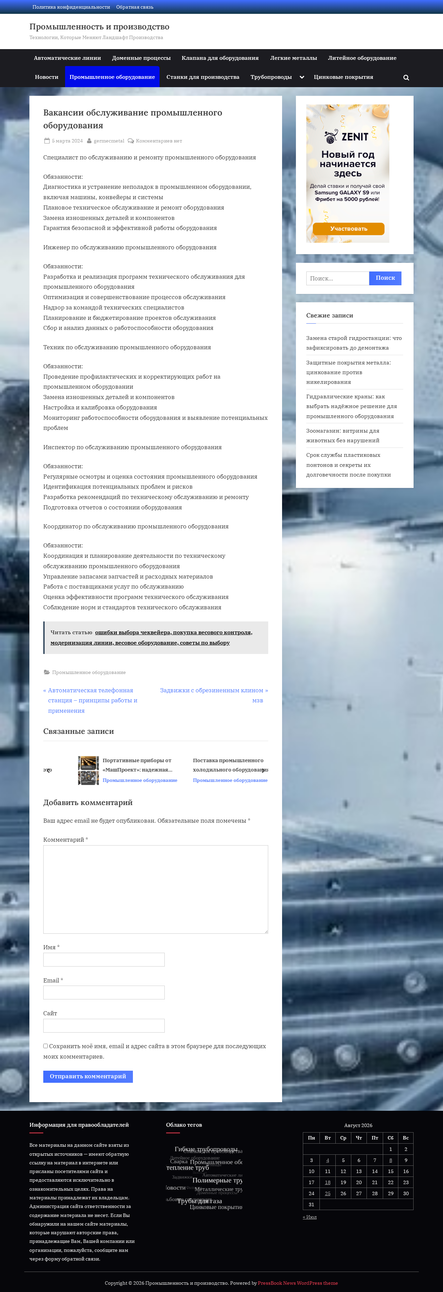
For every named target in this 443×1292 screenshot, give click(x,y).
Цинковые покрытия (343, 76)
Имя (51, 947)
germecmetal (109, 140)
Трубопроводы (271, 76)
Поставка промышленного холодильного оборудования (208, 765)
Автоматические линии (67, 57)
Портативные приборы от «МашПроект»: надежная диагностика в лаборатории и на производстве (117, 766)
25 (328, 1193)
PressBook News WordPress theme (298, 1283)
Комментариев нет (159, 141)
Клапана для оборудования (220, 57)
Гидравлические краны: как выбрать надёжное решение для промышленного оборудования (351, 406)
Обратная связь (135, 6)
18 (328, 1182)
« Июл (310, 1216)
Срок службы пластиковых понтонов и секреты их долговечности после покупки (348, 464)
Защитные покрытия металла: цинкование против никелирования (348, 372)
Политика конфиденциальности (71, 6)
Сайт (50, 1013)
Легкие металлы (293, 57)
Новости (46, 76)
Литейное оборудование (362, 57)
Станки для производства (202, 76)
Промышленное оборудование (112, 76)
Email (53, 980)
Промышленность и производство (99, 26)
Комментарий (65, 839)
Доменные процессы (141, 57)
